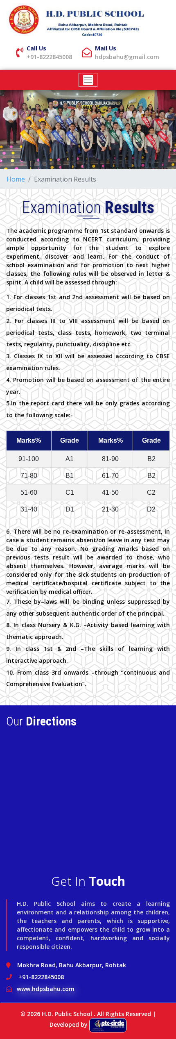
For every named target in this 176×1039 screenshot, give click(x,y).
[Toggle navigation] (88, 80)
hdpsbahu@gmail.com (127, 57)
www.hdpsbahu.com (45, 989)
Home (16, 179)
